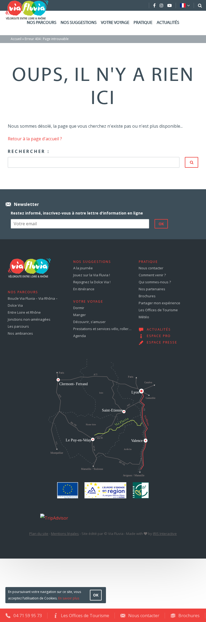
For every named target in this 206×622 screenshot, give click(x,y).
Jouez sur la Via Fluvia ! (91, 275)
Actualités (168, 23)
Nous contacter (151, 268)
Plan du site (38, 533)
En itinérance (83, 289)
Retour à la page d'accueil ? (35, 139)
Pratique (143, 23)
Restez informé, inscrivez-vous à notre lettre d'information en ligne (77, 213)
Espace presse (162, 343)
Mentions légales (65, 533)
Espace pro (159, 336)
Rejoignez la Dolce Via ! (92, 282)
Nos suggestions (79, 23)
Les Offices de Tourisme (158, 310)
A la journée (83, 268)
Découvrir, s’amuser (89, 321)
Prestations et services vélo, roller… (102, 328)
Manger (79, 314)
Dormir (78, 307)
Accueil (16, 39)
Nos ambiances (20, 333)
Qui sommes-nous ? (155, 282)
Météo (144, 316)
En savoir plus (68, 598)
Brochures (147, 296)
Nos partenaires (152, 289)
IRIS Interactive (165, 533)
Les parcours (18, 326)
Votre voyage (115, 23)
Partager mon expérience (159, 303)
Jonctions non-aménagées (29, 319)
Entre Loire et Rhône (24, 312)
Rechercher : (29, 151)
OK (95, 595)
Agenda (79, 335)
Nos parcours (41, 23)
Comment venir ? (152, 275)
